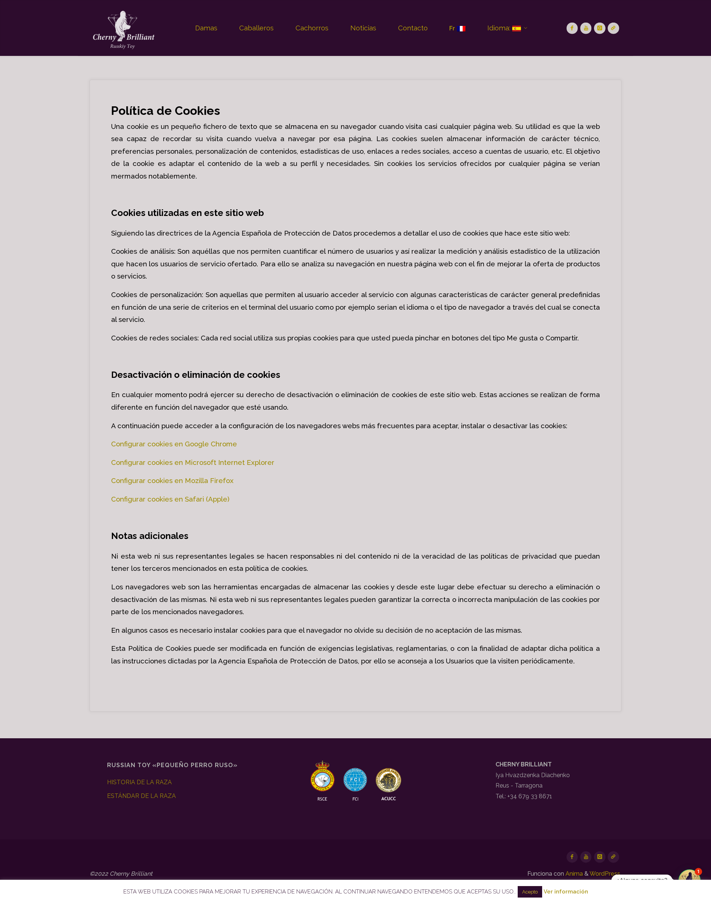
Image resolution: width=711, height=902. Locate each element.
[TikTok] (613, 28)
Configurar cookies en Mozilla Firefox (172, 480)
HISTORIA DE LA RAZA (139, 782)
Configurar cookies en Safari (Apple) (170, 499)
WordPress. (605, 873)
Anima (573, 873)
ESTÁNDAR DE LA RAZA (141, 795)
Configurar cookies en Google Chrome (174, 444)
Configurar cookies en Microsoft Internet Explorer (192, 462)
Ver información (566, 891)
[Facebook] (572, 28)
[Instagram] (599, 28)
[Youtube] (586, 28)
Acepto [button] (530, 892)
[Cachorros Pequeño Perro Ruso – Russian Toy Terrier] (123, 27)
